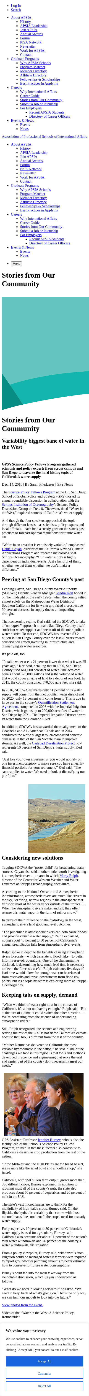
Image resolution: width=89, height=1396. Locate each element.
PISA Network (31, 42)
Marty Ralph (69, 876)
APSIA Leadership (33, 26)
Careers (16, 87)
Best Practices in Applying (39, 83)
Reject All (44, 1386)
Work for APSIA (32, 50)
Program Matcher (32, 67)
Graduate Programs (25, 59)
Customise (44, 1373)
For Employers (31, 108)
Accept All (44, 1361)
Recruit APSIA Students (46, 112)
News (24, 129)
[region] (44, 1359)
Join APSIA (28, 30)
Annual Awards (31, 34)
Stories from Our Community (41, 100)
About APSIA (21, 17)
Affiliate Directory (33, 75)
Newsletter (28, 46)
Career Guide (29, 96)
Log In (16, 6)
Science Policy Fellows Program (31, 492)
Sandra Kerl (64, 593)
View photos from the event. (22, 1305)
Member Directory (33, 71)
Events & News (22, 120)
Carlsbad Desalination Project (53, 743)
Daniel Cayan (12, 549)
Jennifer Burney (49, 1140)
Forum (25, 38)
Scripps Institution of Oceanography (28, 504)
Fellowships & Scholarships (40, 79)
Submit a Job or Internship (39, 104)
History (25, 22)
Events (25, 125)
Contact (25, 55)
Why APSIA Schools (35, 63)
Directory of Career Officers (49, 116)
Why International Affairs (38, 92)
